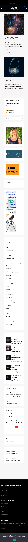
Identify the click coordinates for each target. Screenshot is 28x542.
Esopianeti (8, 261)
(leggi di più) (12, 106)
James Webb (8, 286)
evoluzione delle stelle (10, 396)
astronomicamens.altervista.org (12, 453)
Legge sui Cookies (4, 503)
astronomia (9, 391)
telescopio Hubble (13, 392)
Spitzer (7, 316)
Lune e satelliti (8, 294)
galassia (7, 392)
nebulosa (19, 392)
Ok (14, 540)
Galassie (7, 268)
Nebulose (7, 300)
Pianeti (7, 305)
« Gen (7, 431)
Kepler (7, 289)
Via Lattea (7, 324)
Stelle (7, 319)
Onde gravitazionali (9, 302)
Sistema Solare (8, 310)
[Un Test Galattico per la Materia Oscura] (14, 24)
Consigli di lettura (4, 514)
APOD (7, 244)
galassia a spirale (15, 398)
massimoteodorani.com (10, 458)
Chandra (7, 255)
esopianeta (11, 401)
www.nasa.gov (18, 456)
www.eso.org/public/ (10, 460)
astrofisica (19, 394)
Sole (6, 313)
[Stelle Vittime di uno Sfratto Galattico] (14, 67)
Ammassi (7, 242)
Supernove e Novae (9, 321)
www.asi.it (12, 456)
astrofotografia (8, 398)
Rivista (7, 308)
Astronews (8, 250)
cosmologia (14, 394)
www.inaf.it (8, 456)
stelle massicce (15, 401)
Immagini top (8, 283)
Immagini (7, 281)
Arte (6, 247)
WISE (6, 327)
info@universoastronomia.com (9, 490)
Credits (2, 511)
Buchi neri (7, 253)
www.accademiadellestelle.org (12, 455)
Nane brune (8, 297)
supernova (11, 403)
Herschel (7, 275)
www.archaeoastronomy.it (11, 451)
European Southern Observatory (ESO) (13, 263)
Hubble (7, 278)
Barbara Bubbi (3, 508)
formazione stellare (16, 391)
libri (6, 291)
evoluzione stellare (18, 396)
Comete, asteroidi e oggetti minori (12, 258)
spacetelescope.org (18, 460)
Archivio (2, 506)
